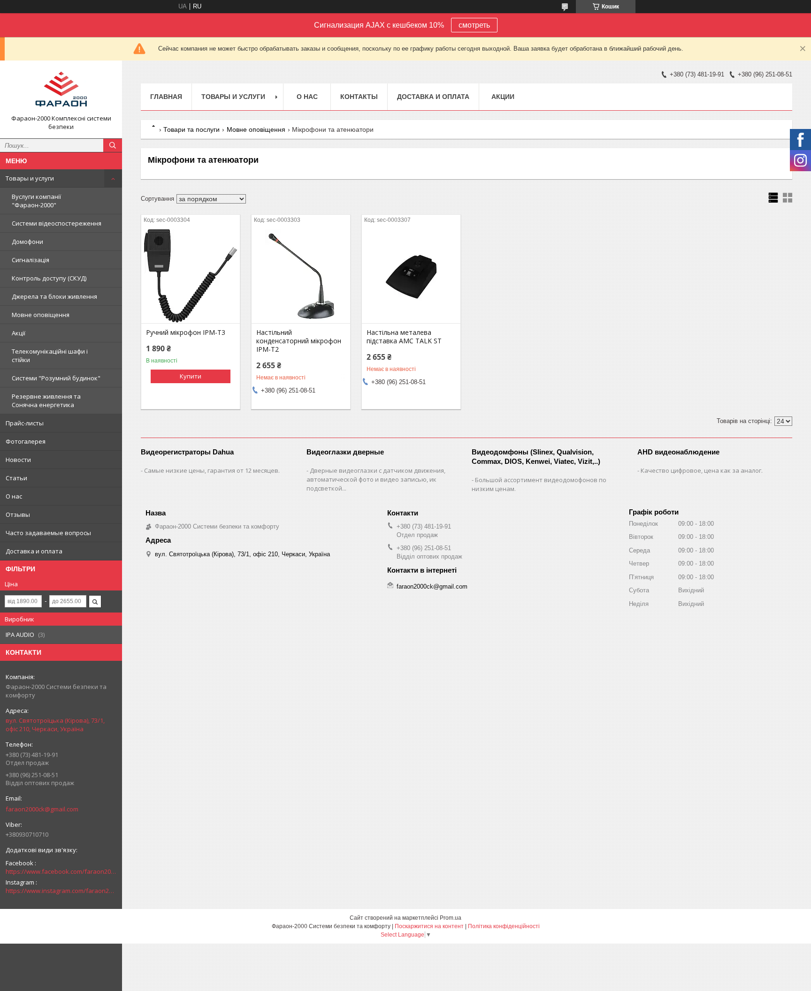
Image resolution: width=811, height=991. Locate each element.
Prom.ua (450, 918)
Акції (18, 333)
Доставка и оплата (34, 551)
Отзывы (18, 514)
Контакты (359, 96)
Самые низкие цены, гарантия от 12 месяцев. (212, 470)
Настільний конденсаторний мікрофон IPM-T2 (298, 341)
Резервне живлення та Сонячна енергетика (46, 400)
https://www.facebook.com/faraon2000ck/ (61, 871)
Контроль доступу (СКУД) (49, 278)
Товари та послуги (191, 129)
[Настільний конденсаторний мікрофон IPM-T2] (301, 276)
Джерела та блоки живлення (54, 296)
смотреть (474, 25)
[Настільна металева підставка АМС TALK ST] (411, 276)
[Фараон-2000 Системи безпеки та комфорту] (61, 91)
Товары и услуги (30, 178)
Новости (18, 459)
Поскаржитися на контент (429, 926)
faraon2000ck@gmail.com (42, 809)
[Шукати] (112, 145)
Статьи (16, 478)
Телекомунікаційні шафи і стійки (50, 355)
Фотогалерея (26, 441)
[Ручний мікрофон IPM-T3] (190, 276)
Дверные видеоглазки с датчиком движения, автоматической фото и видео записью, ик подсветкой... (375, 479)
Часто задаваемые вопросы (48, 533)
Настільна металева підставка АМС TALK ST (404, 336)
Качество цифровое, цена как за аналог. (702, 470)
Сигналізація (30, 260)
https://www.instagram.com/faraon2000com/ (61, 890)
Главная (166, 96)
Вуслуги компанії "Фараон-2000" (36, 200)
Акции (502, 96)
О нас (14, 496)
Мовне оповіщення (40, 314)
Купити (190, 376)
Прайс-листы (25, 423)
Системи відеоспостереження (56, 223)
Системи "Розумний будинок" (56, 378)
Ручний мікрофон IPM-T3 (185, 332)
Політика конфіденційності (504, 926)
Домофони (27, 241)
